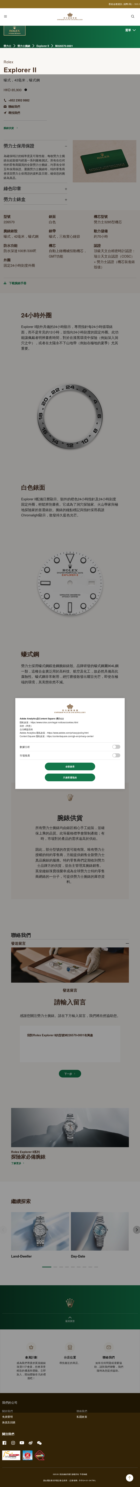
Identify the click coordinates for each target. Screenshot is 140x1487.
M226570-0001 (64, 46)
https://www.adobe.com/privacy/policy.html (68, 732)
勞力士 (7, 46)
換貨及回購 (8, 1422)
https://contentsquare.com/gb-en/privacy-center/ (70, 736)
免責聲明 (7, 1416)
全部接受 (70, 766)
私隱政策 (82, 1416)
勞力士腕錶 (24, 46)
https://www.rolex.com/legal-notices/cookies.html (54, 722)
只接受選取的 (70, 777)
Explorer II (42, 46)
